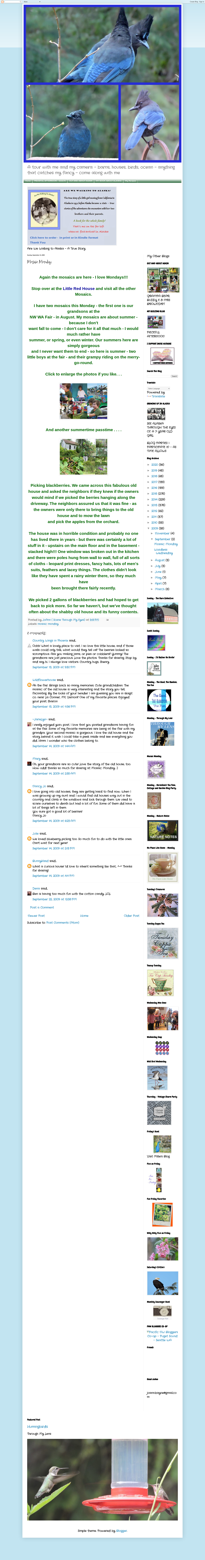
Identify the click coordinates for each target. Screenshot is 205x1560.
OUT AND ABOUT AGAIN (80, 181)
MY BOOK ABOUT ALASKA (108, 181)
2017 (154, 482)
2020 (155, 465)
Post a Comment (42, 908)
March (160, 589)
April (159, 584)
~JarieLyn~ (40, 719)
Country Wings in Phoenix (50, 641)
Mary (36, 759)
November (163, 534)
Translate (158, 396)
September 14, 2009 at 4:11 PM (53, 876)
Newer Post (36, 916)
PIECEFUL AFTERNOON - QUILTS (50, 181)
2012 (154, 511)
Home (28, 181)
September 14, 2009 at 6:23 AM (54, 821)
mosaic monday (48, 624)
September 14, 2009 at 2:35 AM (54, 774)
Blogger (121, 1531)
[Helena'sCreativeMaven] (162, 1054)
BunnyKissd (41, 861)
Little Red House (79, 288)
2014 (154, 500)
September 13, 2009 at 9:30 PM (54, 667)
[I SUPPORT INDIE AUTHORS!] (162, 364)
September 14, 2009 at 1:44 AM (54, 746)
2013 (154, 505)
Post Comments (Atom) (62, 923)
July (158, 566)
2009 (155, 529)
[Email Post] (107, 620)
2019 (154, 471)
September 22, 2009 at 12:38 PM (55, 899)
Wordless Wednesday (163, 551)
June (159, 572)
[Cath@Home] (162, 1226)
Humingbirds (37, 1426)
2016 (154, 488)
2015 (154, 494)
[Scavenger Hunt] (162, 1319)
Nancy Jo (39, 786)
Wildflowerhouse (44, 680)
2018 (154, 476)
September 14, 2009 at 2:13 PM (54, 848)
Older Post (131, 916)
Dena (36, 889)
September (163, 539)
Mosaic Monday (166, 544)
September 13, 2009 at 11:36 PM (54, 707)
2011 (154, 517)
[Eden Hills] (162, 1152)
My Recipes (130, 181)
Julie (36, 834)
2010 (154, 523)
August (160, 560)
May (159, 578)
